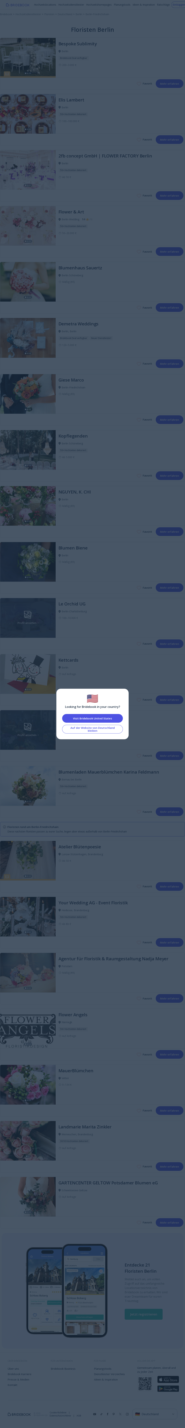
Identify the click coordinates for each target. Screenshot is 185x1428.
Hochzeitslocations (45, 4)
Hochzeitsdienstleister (71, 4)
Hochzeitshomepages (99, 4)
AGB (79, 1416)
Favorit (147, 83)
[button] (144, 1314)
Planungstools (122, 4)
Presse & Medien (18, 1379)
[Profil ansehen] (28, 57)
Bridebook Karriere (19, 1374)
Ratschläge (163, 4)
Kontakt (12, 1385)
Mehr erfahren (169, 83)
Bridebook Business (63, 1368)
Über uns (13, 1368)
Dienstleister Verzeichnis (109, 1374)
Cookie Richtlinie (58, 1413)
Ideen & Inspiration (144, 4)
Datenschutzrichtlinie (60, 1416)
